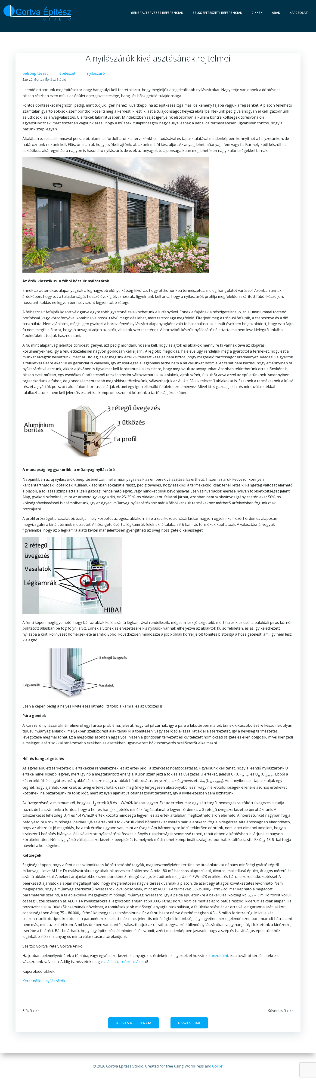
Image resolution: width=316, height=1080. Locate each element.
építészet (67, 73)
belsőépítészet (35, 73)
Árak (276, 12)
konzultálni (218, 955)
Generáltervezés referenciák (157, 12)
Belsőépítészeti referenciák (217, 12)
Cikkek (257, 12)
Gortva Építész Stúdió (50, 79)
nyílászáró (96, 73)
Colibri (217, 1066)
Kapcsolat (298, 12)
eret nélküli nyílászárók (45, 980)
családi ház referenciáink (122, 961)
